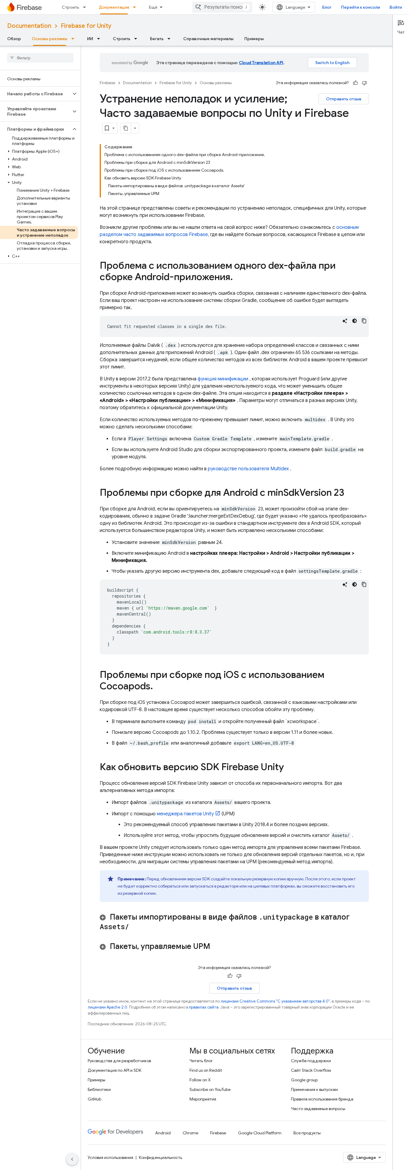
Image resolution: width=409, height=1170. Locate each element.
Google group (304, 1080)
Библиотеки (99, 1089)
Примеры (254, 38)
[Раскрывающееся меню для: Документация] (136, 7)
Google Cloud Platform (259, 1133)
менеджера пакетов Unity (185, 814)
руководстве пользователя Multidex (248, 469)
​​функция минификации (223, 379)
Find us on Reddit (206, 1070)
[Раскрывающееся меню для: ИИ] (100, 38)
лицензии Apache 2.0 (107, 1007)
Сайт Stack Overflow (311, 1070)
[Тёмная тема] (354, 321)
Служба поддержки (311, 1060)
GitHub (94, 1099)
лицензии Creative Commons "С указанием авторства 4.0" (275, 1001)
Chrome (190, 1133)
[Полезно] (355, 82)
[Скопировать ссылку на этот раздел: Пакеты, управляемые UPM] (216, 946)
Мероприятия (203, 1099)
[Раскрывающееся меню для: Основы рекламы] (74, 38)
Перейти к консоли (360, 7)
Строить (70, 7)
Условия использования (110, 1157)
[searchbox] (40, 58)
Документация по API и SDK (114, 1070)
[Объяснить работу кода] (345, 321)
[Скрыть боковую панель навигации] (72, 1159)
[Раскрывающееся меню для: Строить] (86, 7)
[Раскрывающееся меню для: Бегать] (170, 38)
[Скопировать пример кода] (364, 321)
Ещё (153, 7)
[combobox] (222, 7)
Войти (396, 7)
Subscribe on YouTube (210, 1089)
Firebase (107, 82)
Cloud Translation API (261, 62)
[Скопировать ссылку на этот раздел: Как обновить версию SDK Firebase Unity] (290, 767)
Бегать (156, 38)
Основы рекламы (49, 38)
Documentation (29, 26)
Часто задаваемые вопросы (318, 1108)
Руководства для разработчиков (119, 1060)
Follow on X (200, 1080)
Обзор (14, 38)
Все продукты (307, 1133)
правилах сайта (204, 1007)
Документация (114, 7)
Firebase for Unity (86, 26)
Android (163, 1133)
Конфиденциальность (160, 1157)
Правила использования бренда (322, 1099)
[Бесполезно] (364, 82)
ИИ (90, 38)
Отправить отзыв (343, 99)
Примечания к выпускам (314, 1089)
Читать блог (201, 1060)
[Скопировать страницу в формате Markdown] (125, 128)
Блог (326, 7)
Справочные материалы (208, 38)
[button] (35, 94)
